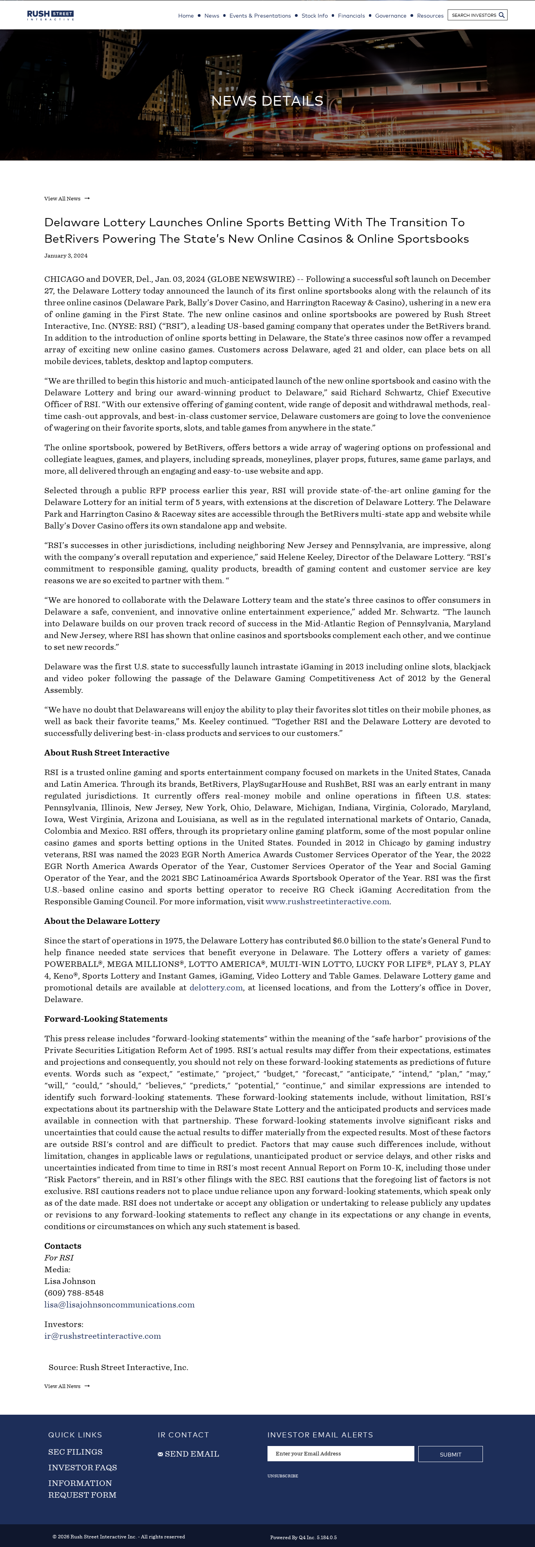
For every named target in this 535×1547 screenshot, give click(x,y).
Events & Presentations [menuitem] (260, 15)
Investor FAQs (82, 1467)
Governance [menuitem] (391, 15)
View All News (62, 199)
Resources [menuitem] (430, 15)
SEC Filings (75, 1452)
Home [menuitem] (186, 15)
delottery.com (216, 987)
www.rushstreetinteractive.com (327, 901)
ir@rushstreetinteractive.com (102, 1336)
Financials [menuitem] (351, 15)
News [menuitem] (211, 15)
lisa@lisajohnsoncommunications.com (119, 1304)
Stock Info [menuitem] (315, 15)
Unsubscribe (283, 1475)
